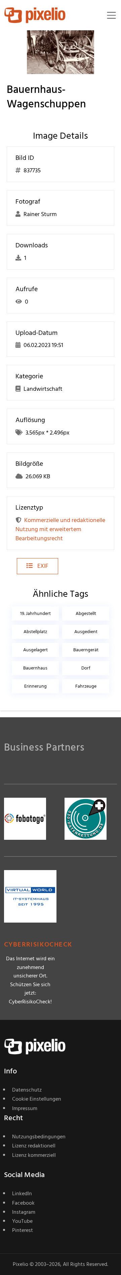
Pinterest (22, 1230)
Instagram (23, 1212)
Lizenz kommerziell (34, 1155)
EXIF (42, 566)
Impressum (24, 1108)
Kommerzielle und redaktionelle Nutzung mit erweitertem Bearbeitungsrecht (60, 529)
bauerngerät (85, 650)
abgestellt (86, 613)
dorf (85, 668)
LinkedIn (22, 1193)
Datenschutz (27, 1090)
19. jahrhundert (35, 613)
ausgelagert (35, 650)
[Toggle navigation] (111, 15)
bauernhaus (35, 668)
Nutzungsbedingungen (39, 1136)
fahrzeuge (85, 686)
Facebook (23, 1203)
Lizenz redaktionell (33, 1145)
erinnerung (35, 686)
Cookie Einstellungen (36, 1099)
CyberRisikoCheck (38, 944)
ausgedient (85, 631)
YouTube (22, 1221)
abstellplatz (35, 631)
